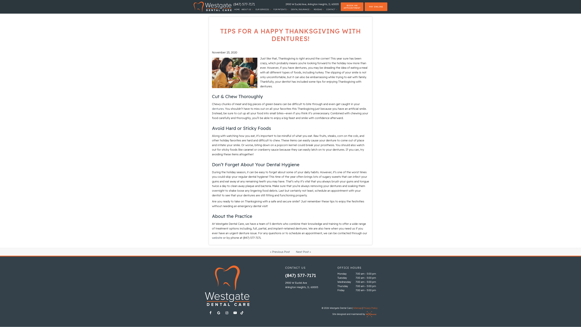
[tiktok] (243, 314)
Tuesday (342, 277)
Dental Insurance (300, 9)
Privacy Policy (370, 308)
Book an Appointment (352, 6)
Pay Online (376, 6)
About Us (246, 9)
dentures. (218, 109)
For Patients (280, 9)
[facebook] (211, 313)
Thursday (342, 286)
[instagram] (227, 313)
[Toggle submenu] (252, 9)
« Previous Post (280, 252)
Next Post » (303, 252)
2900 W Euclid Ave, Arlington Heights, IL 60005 (312, 4)
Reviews (318, 9)
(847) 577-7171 (244, 4)
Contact (330, 9)
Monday (342, 273)
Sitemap (357, 308)
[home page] (212, 7)
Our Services (262, 9)
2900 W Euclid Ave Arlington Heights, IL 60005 (301, 285)
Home (237, 9)
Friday (341, 290)
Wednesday (344, 281)
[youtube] (235, 313)
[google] (219, 313)
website (217, 237)
